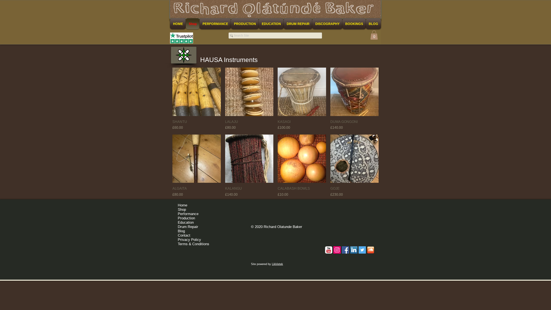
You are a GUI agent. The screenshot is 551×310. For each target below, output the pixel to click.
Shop (182, 210)
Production (186, 218)
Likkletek (277, 264)
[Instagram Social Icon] (337, 250)
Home (182, 205)
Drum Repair (188, 227)
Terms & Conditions (193, 244)
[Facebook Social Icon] (345, 250)
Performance (188, 214)
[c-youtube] (328, 250)
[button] (374, 35)
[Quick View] (196, 92)
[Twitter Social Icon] (362, 250)
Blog (181, 231)
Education (186, 222)
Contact (184, 235)
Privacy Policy (189, 240)
